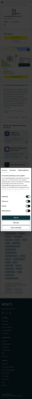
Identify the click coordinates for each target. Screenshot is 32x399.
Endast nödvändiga (16, 227)
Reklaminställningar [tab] (23, 170)
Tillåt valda (16, 222)
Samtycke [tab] (4, 170)
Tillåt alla (16, 217)
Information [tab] (12, 170)
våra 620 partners (11, 178)
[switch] (28, 201)
